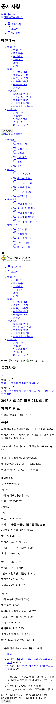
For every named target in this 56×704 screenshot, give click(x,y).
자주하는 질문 (20, 125)
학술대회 (12, 90)
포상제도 (18, 56)
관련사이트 (19, 122)
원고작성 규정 (20, 75)
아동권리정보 (20, 119)
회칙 (15, 65)
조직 (15, 62)
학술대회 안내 (20, 94)
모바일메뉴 (7, 131)
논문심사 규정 (20, 78)
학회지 (10, 69)
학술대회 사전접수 (23, 106)
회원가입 (14, 24)
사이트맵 (13, 33)
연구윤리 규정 (20, 81)
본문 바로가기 (8, 14)
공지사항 (18, 112)
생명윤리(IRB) (20, 84)
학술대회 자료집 (21, 100)
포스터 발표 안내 (22, 97)
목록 (9, 654)
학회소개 (12, 47)
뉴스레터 (18, 115)
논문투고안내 (20, 72)
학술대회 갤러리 (21, 103)
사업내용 (18, 59)
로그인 (13, 28)
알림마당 (12, 109)
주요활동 (18, 53)
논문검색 (18, 87)
